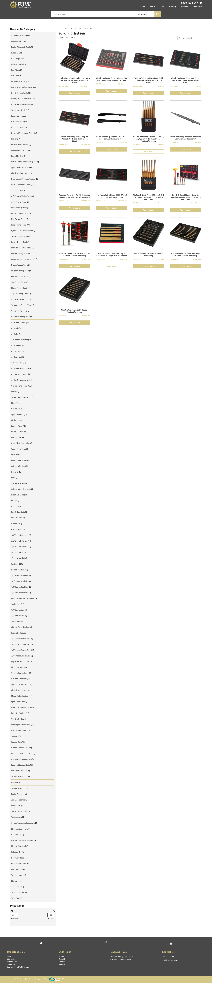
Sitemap (62, 964)
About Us (62, 959)
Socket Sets (11, 964)
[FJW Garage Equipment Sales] (25, 5)
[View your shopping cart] (201, 3)
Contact (184, 7)
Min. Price (14, 919)
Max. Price (50, 919)
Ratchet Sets (12, 962)
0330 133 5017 (168, 957)
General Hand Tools (72, 29)
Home (142, 7)
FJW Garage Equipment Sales (36, 979)
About (152, 7)
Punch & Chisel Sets (87, 29)
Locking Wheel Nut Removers (18, 967)
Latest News (197, 7)
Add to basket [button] (74, 93)
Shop (162, 7)
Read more (148, 152)
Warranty (172, 7)
